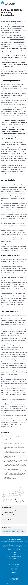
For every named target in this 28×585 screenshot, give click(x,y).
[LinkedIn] (12, 569)
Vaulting (24, 216)
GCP (22, 529)
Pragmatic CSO (15, 48)
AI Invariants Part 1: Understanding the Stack (11, 510)
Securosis (22, 531)
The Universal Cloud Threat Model (9, 514)
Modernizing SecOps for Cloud (8, 517)
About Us (14, 554)
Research (13, 531)
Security (18, 531)
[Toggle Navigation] (26, 3)
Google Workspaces (6, 531)
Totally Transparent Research (14, 556)
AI (3, 529)
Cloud (18, 529)
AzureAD (14, 529)
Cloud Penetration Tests (7, 519)
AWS (6, 529)
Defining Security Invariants (7, 512)
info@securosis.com (14, 564)
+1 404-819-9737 (14, 566)
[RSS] (15, 569)
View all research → (5, 522)
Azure (10, 529)
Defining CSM (13, 21)
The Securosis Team (14, 558)
